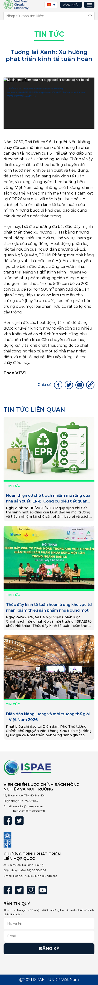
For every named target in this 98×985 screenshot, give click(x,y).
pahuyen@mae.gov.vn (29, 810)
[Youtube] (43, 890)
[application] (49, 103)
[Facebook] (8, 820)
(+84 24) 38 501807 (33, 870)
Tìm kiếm (91, 16)
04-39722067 (29, 801)
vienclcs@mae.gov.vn (28, 806)
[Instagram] (31, 890)
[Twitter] (19, 820)
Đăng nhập (71, 4)
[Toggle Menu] (89, 4)
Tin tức (49, 34)
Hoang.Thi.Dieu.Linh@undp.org (35, 876)
